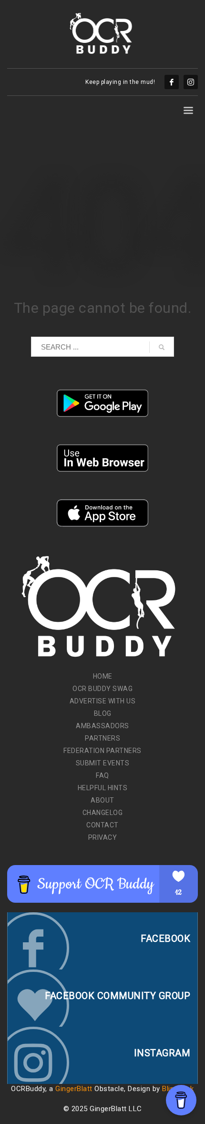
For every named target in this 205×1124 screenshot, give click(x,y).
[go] (161, 347)
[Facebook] (171, 82)
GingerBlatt (73, 1088)
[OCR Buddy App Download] (102, 403)
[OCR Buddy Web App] (102, 458)
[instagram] (191, 82)
